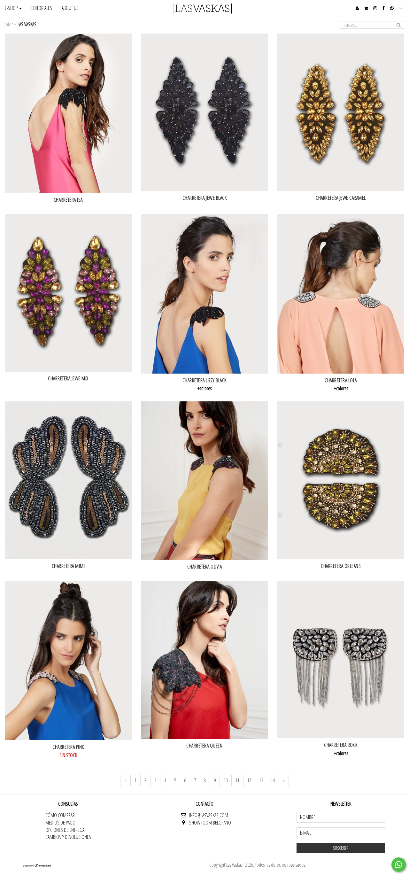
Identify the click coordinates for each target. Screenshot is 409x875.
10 (226, 780)
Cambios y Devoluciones (68, 836)
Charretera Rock (341, 744)
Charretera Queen (204, 745)
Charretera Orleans (341, 565)
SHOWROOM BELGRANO (210, 822)
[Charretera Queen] (204, 660)
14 (273, 780)
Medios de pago (60, 822)
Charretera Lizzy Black (204, 380)
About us (70, 8)
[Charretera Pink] (68, 660)
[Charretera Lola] (340, 294)
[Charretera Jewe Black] (204, 112)
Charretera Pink (68, 746)
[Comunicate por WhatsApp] (398, 864)
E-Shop (12, 8)
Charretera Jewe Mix (68, 378)
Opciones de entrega (64, 829)
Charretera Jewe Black (204, 197)
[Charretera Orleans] (340, 480)
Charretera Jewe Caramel (341, 197)
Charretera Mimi (68, 565)
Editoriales (41, 8)
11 (237, 780)
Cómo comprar (60, 815)
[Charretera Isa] (68, 113)
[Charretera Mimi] (68, 480)
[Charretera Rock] (340, 660)
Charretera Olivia (204, 566)
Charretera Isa (68, 199)
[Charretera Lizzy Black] (204, 294)
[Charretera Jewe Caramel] (340, 112)
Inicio (9, 24)
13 (261, 780)
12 (249, 780)
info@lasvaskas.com (208, 815)
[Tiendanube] (37, 865)
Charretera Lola (341, 380)
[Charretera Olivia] (204, 480)
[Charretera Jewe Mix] (68, 293)
